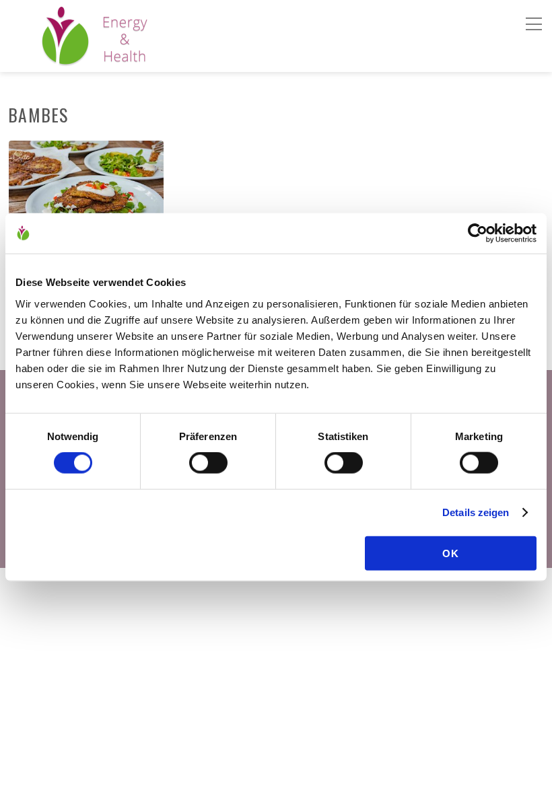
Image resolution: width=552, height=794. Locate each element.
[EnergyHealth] (65, 59)
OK (450, 552)
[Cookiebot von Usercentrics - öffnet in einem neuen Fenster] (478, 233)
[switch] (208, 463)
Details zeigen (475, 512)
